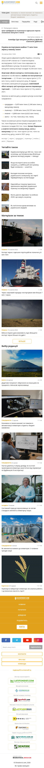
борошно (10, 141)
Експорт (5, 22)
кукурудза (19, 138)
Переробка (26, 22)
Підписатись (36, 647)
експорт (4, 138)
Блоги (4, 380)
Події (35, 22)
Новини (4, 249)
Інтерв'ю (5, 505)
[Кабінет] (22, 630)
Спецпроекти (6, 420)
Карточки (5, 586)
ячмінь (36, 138)
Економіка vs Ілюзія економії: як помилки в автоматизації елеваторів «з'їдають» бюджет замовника (26, 15)
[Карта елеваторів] (22, 627)
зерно (11, 138)
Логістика (14, 22)
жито (3, 141)
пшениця (28, 138)
